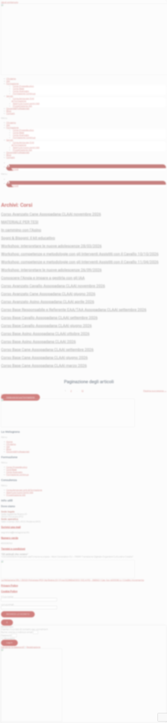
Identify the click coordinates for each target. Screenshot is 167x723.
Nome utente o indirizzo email (16, 632)
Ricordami (9, 638)
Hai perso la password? (13, 647)
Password (6, 635)
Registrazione (33, 647)
